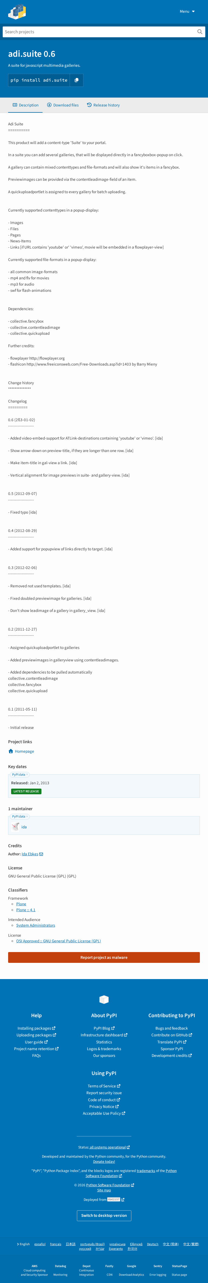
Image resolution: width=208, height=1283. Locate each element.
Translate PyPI (169, 1042)
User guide (34, 1042)
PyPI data (18, 774)
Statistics (104, 1042)
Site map (104, 1190)
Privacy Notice (101, 1107)
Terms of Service (102, 1086)
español (40, 1244)
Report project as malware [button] (104, 957)
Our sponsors (104, 1055)
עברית (100, 1249)
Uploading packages (34, 1035)
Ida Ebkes (30, 854)
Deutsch (152, 1244)
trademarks (146, 1170)
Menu (184, 11)
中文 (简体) (171, 1244)
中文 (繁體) (191, 1244)
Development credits (169, 1055)
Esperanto (116, 1249)
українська (117, 1244)
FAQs (36, 1055)
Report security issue (104, 1093)
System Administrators (35, 925)
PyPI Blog (102, 1028)
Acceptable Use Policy (102, 1113)
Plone (21, 904)
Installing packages (34, 1028)
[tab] (25, 105)
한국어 (132, 1249)
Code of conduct (102, 1100)
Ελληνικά (136, 1244)
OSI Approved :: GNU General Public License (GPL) (58, 941)
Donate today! (104, 1161)
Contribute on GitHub (169, 1035)
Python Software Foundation (108, 1185)
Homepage (24, 751)
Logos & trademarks (104, 1049)
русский (85, 1249)
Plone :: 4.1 (25, 910)
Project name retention (34, 1049)
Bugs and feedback (171, 1028)
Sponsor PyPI (172, 1049)
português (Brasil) (92, 1244)
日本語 (71, 1244)
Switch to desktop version (104, 1215)
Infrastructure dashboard (102, 1035)
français (55, 1244)
